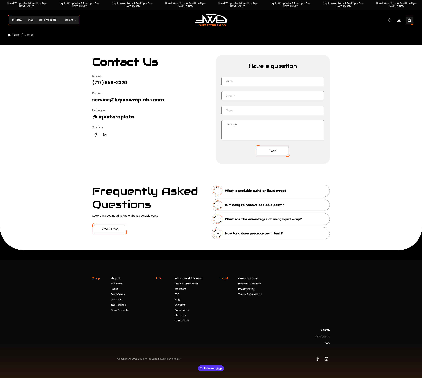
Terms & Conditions (250, 294)
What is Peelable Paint (188, 278)
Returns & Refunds (249, 283)
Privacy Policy (246, 289)
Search (325, 329)
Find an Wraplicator (186, 283)
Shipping (180, 304)
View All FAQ (110, 229)
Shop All (115, 278)
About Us (180, 315)
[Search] (389, 20)
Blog (177, 299)
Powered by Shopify (169, 358)
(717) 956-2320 (109, 82)
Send (273, 151)
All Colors (116, 283)
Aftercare (180, 289)
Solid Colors (118, 294)
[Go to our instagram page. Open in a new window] (105, 134)
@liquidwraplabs (113, 117)
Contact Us (182, 320)
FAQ (177, 294)
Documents (182, 310)
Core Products (120, 310)
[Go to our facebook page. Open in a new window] (95, 134)
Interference (118, 304)
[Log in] (399, 20)
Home (16, 35)
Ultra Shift (117, 299)
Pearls (114, 289)
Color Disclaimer (248, 278)
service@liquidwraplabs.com (128, 100)
